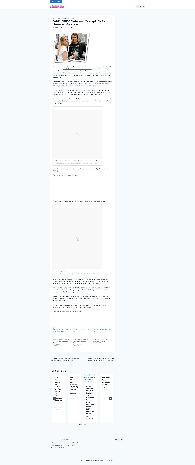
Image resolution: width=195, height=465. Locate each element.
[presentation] (90, 378)
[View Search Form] (66, 6)
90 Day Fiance (56, 18)
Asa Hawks (57, 27)
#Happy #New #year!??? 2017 (61, 271)
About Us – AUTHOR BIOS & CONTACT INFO (65, 442)
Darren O (74, 392)
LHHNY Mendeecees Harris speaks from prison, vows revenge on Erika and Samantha (65, 358)
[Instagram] (143, 6)
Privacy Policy (56, 1)
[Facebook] (137, 6)
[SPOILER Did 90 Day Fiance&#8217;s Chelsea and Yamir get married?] (102, 333)
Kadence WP (110, 460)
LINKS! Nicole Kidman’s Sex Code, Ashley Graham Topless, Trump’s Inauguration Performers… (99, 358)
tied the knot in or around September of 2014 (82, 86)
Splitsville (71, 18)
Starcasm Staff (58, 407)
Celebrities (64, 18)
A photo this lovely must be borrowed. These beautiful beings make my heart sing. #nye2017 (76, 160)
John (105, 387)
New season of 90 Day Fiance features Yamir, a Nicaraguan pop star (81, 341)
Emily (89, 416)
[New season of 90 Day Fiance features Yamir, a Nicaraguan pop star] (82, 333)
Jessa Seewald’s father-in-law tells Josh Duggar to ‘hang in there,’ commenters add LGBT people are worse (90, 400)
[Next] (110, 398)
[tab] (79, 424)
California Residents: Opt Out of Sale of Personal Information (63, 446)
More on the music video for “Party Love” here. (68, 311)
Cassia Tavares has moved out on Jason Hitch (77, 69)
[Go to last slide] (54, 398)
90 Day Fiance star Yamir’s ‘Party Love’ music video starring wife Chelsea (61, 341)
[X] (140, 6)
